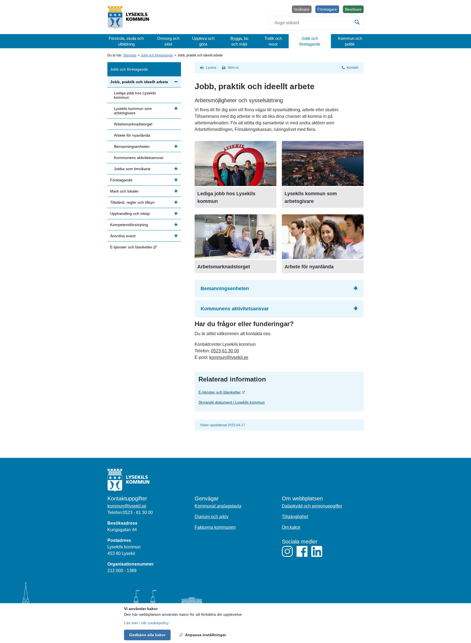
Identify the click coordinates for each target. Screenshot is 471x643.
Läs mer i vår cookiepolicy (146, 623)
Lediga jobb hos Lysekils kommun (135, 95)
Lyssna (211, 68)
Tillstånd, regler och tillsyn (132, 202)
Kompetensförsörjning (129, 225)
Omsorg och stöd (168, 41)
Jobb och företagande (309, 41)
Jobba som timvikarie (132, 169)
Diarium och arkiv (211, 516)
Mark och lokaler (124, 191)
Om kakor (291, 527)
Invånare (301, 9)
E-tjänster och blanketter (243, 392)
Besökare (354, 10)
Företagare (327, 9)
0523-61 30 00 (225, 350)
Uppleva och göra (203, 41)
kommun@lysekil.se (228, 357)
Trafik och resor (273, 41)
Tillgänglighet (295, 516)
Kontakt (352, 68)
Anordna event (122, 236)
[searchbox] (316, 23)
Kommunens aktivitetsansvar (235, 308)
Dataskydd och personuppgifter (312, 506)
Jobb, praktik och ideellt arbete (139, 82)
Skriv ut (233, 68)
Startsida (129, 55)
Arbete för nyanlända (309, 266)
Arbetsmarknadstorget (223, 266)
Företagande (121, 180)
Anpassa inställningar (205, 635)
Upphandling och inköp (130, 213)
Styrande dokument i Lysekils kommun (231, 402)
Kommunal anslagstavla (218, 506)
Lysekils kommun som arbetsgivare (133, 110)
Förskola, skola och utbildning (126, 41)
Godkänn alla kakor (147, 635)
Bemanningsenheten (225, 288)
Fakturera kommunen (215, 527)
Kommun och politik (350, 41)
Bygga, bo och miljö (239, 41)
